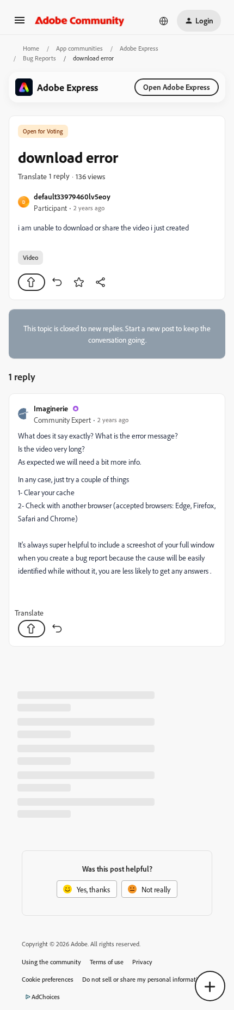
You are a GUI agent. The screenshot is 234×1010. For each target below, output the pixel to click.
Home (31, 48)
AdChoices (46, 997)
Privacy (142, 962)
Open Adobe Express (176, 87)
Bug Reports (39, 58)
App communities (79, 48)
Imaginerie (51, 408)
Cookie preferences (47, 979)
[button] (19, 23)
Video (30, 257)
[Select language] (164, 20)
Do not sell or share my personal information (143, 979)
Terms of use (107, 962)
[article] (117, 520)
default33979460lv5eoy (72, 196)
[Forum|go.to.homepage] (80, 20)
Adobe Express (139, 48)
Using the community (51, 962)
